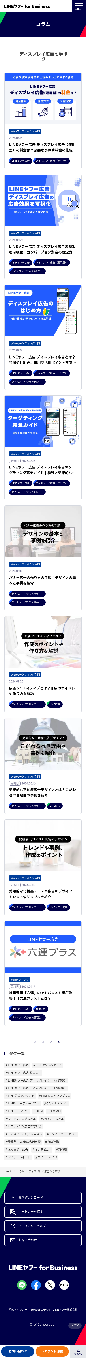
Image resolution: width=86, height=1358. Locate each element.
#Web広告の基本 (52, 1119)
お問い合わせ (18, 1351)
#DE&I (38, 1111)
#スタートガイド (46, 1157)
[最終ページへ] (59, 1042)
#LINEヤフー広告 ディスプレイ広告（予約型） (36, 1088)
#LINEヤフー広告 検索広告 (23, 1073)
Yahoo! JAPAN (40, 1309)
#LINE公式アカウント (20, 1095)
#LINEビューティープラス (22, 1103)
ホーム (8, 1171)
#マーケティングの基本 (21, 1119)
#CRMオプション (56, 1103)
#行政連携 (52, 1142)
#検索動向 (54, 1111)
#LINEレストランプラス (54, 1095)
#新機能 (61, 1149)
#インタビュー (41, 1149)
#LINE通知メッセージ (47, 1065)
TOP (76, 1325)
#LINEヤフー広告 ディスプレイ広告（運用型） (36, 1080)
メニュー (79, 9)
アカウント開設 (52, 1351)
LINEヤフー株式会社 (65, 1309)
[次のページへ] (51, 1042)
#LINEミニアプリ (17, 1111)
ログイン (78, 1354)
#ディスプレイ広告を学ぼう (24, 1134)
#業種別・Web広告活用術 (23, 1142)
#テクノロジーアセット (62, 1134)
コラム (20, 1171)
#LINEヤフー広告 (17, 1065)
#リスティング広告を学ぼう (24, 1126)
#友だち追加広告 (17, 1149)
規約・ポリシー (18, 1309)
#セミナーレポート (18, 1157)
